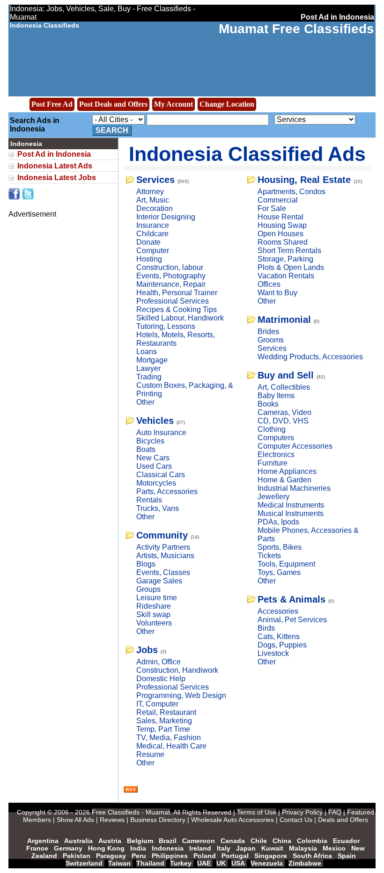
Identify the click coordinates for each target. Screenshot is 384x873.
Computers (276, 438)
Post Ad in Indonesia (54, 154)
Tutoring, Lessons (165, 326)
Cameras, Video (284, 412)
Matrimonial (284, 319)
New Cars (153, 458)
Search (112, 130)
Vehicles (155, 420)
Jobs (147, 650)
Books (268, 404)
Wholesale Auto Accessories (232, 819)
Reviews (112, 819)
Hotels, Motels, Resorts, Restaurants (175, 339)
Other (145, 402)
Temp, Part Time (163, 729)
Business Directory (157, 819)
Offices (269, 284)
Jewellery (273, 497)
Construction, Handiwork (177, 670)
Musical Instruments (291, 513)
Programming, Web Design (181, 695)
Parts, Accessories (167, 491)
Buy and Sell (286, 375)
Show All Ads (75, 819)
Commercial (278, 200)
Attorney (150, 192)
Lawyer (148, 368)
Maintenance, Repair (171, 284)
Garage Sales (159, 581)
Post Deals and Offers (113, 104)
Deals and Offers (343, 819)
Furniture (273, 463)
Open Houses (280, 234)
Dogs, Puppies (282, 645)
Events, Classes (163, 572)
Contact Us (296, 819)
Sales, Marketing (164, 721)
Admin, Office (158, 662)
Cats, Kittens (279, 636)
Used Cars (154, 466)
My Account (173, 104)
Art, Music (152, 200)
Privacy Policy (302, 812)
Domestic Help (160, 679)
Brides (268, 331)
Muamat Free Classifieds (296, 29)
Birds (266, 628)
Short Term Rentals (289, 251)
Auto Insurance (161, 432)
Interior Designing (165, 217)
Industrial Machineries (294, 488)
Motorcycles (156, 483)
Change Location (226, 104)
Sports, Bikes (280, 547)
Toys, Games (279, 572)
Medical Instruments (291, 505)
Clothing (272, 429)
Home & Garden (284, 480)
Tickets (269, 556)
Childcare (152, 234)
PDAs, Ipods (278, 522)
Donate (148, 242)
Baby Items (276, 396)
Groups (148, 589)
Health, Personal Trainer (176, 293)
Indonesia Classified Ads (247, 154)
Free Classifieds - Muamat (131, 812)
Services (155, 180)
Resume (150, 754)
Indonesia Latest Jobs (56, 178)
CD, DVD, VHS (283, 421)
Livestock (273, 653)
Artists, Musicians (165, 556)
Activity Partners (163, 547)
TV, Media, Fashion (168, 738)
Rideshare (153, 606)
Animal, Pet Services (292, 620)
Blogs (145, 564)
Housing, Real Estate (304, 180)
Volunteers (154, 623)
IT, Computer (157, 704)
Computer (152, 251)
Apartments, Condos (291, 192)
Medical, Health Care (171, 746)
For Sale (272, 208)
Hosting (149, 259)
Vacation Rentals (286, 276)
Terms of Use (256, 812)
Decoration (154, 208)
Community (162, 535)
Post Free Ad (52, 104)
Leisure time (156, 598)
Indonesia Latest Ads (54, 166)
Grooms (271, 340)
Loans (146, 352)
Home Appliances (287, 471)
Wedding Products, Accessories (310, 357)
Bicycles (150, 441)
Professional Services (172, 301)
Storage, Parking (285, 259)
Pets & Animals (291, 599)
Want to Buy (277, 293)
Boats (145, 449)
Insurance (152, 225)
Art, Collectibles (284, 387)
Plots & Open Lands (291, 267)
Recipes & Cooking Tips (176, 309)
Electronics (276, 454)
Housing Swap (282, 225)
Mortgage (152, 360)
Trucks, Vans (157, 508)
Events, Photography (171, 276)
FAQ (334, 812)
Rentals (149, 500)
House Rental (280, 217)
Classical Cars (160, 475)
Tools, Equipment (286, 564)
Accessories (278, 611)
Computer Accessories (295, 446)
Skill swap (153, 614)
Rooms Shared (283, 242)
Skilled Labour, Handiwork (180, 318)
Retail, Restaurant (166, 712)
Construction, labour (169, 267)
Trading (149, 377)
